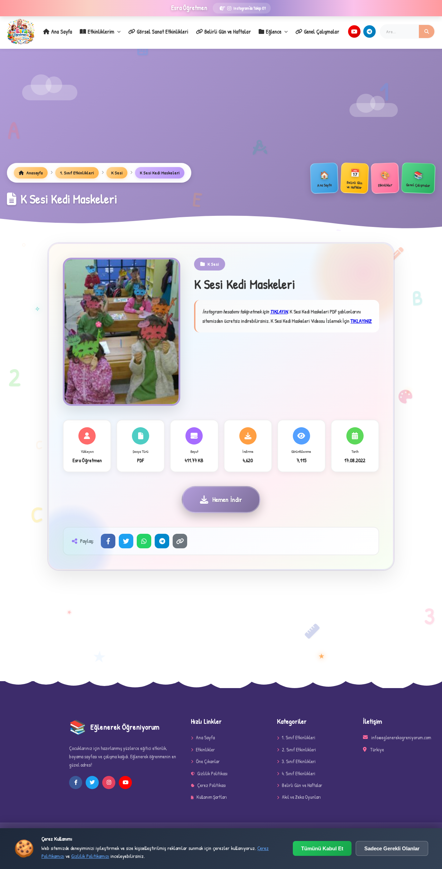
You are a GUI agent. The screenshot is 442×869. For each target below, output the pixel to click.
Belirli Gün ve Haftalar (227, 31)
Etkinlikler (205, 749)
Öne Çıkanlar (208, 761)
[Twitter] (126, 541)
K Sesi (117, 173)
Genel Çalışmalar (321, 31)
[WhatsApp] (144, 541)
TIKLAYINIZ (361, 320)
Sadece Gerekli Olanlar (392, 848)
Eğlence (273, 31)
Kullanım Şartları (211, 797)
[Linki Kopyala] (180, 541)
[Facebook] (108, 541)
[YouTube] (354, 31)
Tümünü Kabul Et (322, 848)
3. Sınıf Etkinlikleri (299, 761)
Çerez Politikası (211, 785)
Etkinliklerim (101, 31)
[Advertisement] (221, 111)
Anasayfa (34, 173)
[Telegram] (369, 31)
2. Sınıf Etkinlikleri (299, 749)
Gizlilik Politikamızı (90, 856)
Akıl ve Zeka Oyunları (301, 797)
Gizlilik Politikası (212, 773)
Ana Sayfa (61, 31)
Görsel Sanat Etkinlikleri (162, 31)
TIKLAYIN (279, 311)
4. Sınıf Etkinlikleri (298, 773)
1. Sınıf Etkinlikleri (77, 173)
